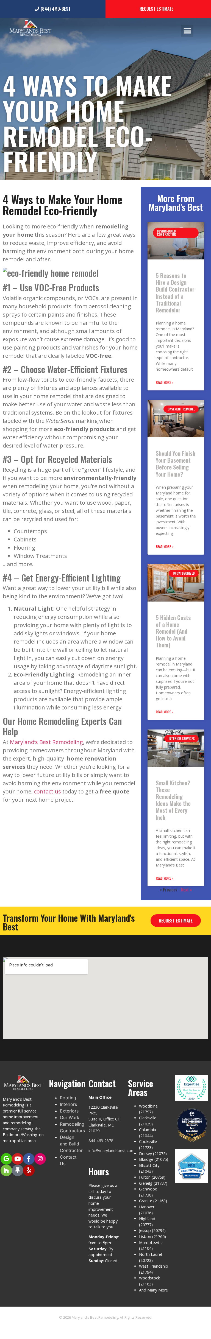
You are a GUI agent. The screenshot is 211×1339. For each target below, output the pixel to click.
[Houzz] (6, 1170)
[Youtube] (17, 1159)
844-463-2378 (100, 1140)
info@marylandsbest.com (111, 1150)
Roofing (68, 1097)
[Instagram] (40, 1159)
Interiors (68, 1104)
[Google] (6, 1159)
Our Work (69, 1117)
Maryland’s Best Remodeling (46, 742)
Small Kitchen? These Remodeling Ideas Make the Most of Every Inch (173, 799)
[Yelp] (29, 1170)
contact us (47, 791)
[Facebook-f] (29, 1159)
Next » (186, 889)
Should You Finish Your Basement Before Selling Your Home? (175, 463)
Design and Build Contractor (71, 1143)
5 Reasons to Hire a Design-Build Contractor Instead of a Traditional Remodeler (175, 292)
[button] (187, 31)
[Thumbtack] (17, 1170)
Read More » (164, 382)
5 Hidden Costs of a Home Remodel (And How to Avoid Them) (173, 631)
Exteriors (69, 1111)
